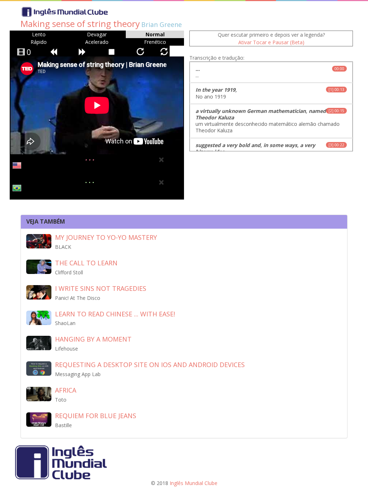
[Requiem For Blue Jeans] (38, 419)
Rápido (39, 41)
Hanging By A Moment (93, 339)
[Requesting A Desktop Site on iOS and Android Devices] (38, 368)
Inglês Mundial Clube (193, 483)
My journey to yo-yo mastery (106, 237)
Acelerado (97, 41)
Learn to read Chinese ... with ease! (115, 314)
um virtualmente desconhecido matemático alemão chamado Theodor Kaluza (270, 121)
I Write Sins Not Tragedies (100, 288)
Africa (65, 390)
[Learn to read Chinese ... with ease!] (38, 317)
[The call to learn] (38, 266)
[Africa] (38, 393)
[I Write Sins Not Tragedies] (38, 291)
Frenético (155, 41)
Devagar (97, 34)
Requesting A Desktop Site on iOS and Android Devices (150, 364)
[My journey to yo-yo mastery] (38, 240)
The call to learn (86, 263)
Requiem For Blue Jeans (95, 415)
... (270, 72)
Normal (155, 34)
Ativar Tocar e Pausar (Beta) (271, 42)
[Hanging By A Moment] (38, 342)
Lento (39, 34)
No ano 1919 (270, 93)
